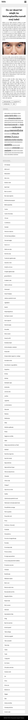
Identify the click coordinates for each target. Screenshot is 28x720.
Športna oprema (8, 623)
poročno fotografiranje (18, 141)
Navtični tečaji (8, 458)
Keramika (6, 329)
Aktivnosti (7, 169)
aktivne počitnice (7, 113)
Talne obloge (7, 631)
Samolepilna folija (8, 614)
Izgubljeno (7, 302)
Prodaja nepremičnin (9, 556)
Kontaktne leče (8, 360)
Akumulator (7, 173)
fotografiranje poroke (14, 120)
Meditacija (7, 418)
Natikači (6, 449)
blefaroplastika (7, 101)
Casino (6, 209)
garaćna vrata (20, 120)
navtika (14, 127)
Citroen (6, 218)
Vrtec (5, 680)
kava (6, 124)
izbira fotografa (20, 122)
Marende (6, 409)
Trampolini (7, 658)
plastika (20, 140)
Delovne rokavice (8, 231)
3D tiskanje (7, 164)
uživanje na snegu (7, 152)
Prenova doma (8, 551)
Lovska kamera (8, 405)
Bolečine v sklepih (17, 113)
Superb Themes (20, 718)
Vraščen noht (7, 671)
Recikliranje (7, 574)
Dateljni (6, 227)
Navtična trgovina (9, 454)
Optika (6, 494)
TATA (3, 2)
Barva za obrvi (8, 191)
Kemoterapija (7, 325)
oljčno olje (15, 133)
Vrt (5, 676)
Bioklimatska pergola (9, 200)
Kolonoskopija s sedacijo (10, 347)
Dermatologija (8, 240)
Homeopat (7, 289)
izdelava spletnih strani (10, 298)
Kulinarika (6, 387)
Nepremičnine (7, 462)
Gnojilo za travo (8, 267)
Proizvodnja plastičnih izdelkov (12, 560)
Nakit (5, 440)
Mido (5, 422)
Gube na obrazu (8, 285)
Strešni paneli (7, 627)
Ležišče (6, 396)
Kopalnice (6, 369)
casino (6, 115)
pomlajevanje (7, 104)
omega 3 (8, 136)
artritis (12, 113)
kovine (18, 124)
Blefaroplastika (8, 204)
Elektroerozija (7, 249)
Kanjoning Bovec (8, 311)
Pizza (5, 520)
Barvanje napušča (8, 196)
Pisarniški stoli (8, 516)
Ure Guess (6, 663)
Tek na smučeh (7, 640)
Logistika (6, 400)
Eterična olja (7, 253)
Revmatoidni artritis (8, 147)
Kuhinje (6, 378)
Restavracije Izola (8, 587)
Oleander (6, 476)
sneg (12, 150)
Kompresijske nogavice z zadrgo (12, 356)
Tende (5, 649)
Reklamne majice (8, 578)
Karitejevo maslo (8, 316)
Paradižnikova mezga (9, 507)
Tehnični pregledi (8, 636)
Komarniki (6, 351)
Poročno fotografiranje (10, 538)
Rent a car (6, 583)
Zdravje (18, 152)
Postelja (6, 543)
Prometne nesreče (9, 565)
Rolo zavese (7, 605)
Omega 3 (6, 485)
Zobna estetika (8, 703)
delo (15, 115)
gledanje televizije (7, 122)
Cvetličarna (7, 222)
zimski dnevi (16, 154)
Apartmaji (6, 187)
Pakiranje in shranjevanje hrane (12, 502)
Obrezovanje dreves (9, 471)
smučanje (7, 150)
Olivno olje (7, 480)
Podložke (6, 529)
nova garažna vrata (7, 133)
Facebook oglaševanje (10, 258)
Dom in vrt (7, 244)
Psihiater (6, 569)
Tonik (5, 654)
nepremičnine (16, 130)
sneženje (15, 150)
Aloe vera (6, 178)
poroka (5, 141)
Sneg (5, 618)
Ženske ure (7, 689)
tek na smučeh (20, 150)
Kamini (6, 307)
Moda (5, 431)
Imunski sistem (14, 122)
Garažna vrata (7, 262)
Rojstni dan (7, 600)
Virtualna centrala (8, 667)
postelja (8, 144)
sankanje (21, 147)
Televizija (6, 645)
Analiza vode (7, 182)
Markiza (6, 414)
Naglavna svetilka (8, 436)
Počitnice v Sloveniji (9, 525)
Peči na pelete (7, 511)
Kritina (6, 373)
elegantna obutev (14, 118)
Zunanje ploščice (8, 707)
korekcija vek (17, 101)
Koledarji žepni (8, 342)
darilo (11, 115)
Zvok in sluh (7, 712)
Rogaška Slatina (8, 596)
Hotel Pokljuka (8, 293)
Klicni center (7, 333)
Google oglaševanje (9, 271)
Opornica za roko (8, 489)
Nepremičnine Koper (9, 467)
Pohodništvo (7, 534)
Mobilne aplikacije (8, 427)
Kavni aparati (7, 320)
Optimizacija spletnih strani (11, 498)
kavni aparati (12, 124)
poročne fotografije (10, 141)
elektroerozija (7, 120)
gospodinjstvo (8, 276)
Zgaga (6, 694)
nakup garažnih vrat (8, 127)
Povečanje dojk (8, 547)
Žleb (5, 698)
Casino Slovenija (8, 213)
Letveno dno (7, 391)
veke (14, 104)
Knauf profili (7, 338)
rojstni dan (16, 148)
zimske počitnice (10, 154)
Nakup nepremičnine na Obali (11, 445)
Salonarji (6, 609)
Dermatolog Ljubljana (9, 236)
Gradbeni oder (7, 280)
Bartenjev (23, 58)
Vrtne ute (6, 685)
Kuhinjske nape (8, 382)
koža (22, 124)
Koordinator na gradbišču (10, 365)
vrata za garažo (14, 152)
